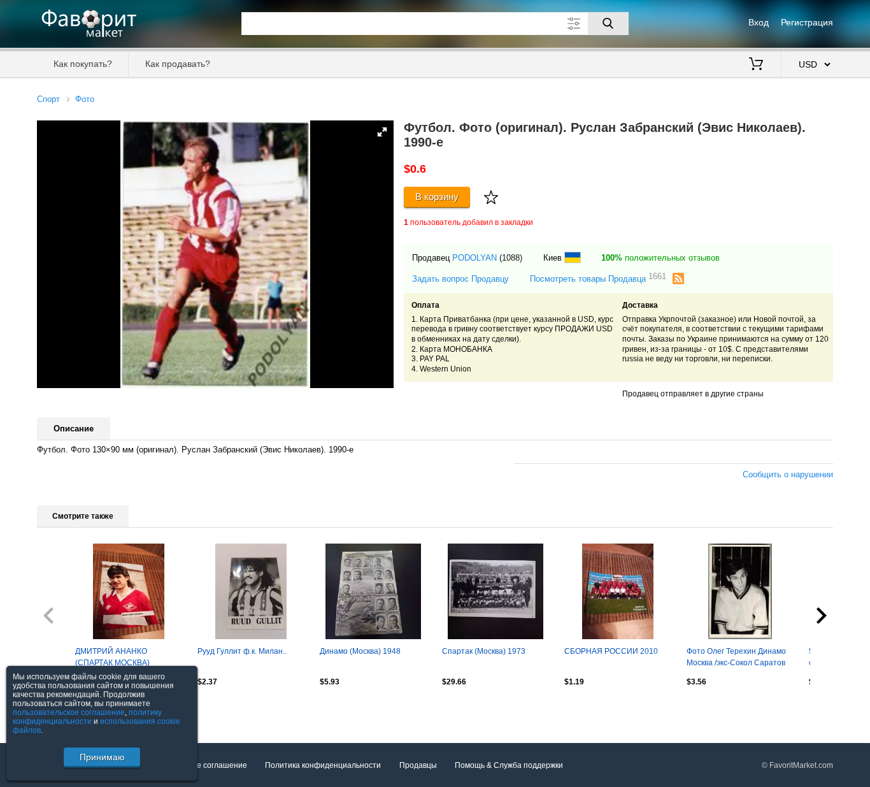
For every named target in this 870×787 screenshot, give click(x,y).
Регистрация (807, 22)
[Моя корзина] (756, 65)
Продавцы (418, 765)
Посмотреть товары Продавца (598, 278)
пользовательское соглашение (69, 712)
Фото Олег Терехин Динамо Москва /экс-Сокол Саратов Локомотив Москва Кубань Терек (736, 658)
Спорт (48, 99)
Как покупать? (82, 64)
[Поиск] (608, 23)
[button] (382, 132)
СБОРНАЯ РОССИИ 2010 (611, 651)
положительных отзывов (660, 258)
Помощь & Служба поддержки (509, 765)
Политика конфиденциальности (323, 765)
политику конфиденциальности (87, 717)
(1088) (510, 258)
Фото (84, 99)
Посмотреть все (66, 709)
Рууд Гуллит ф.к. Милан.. (242, 651)
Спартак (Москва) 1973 (483, 651)
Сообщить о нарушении (788, 474)
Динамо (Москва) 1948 (360, 651)
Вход (758, 22)
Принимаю (102, 757)
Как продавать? (177, 64)
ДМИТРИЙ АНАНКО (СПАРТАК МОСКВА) (112, 657)
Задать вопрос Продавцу (460, 279)
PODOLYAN (474, 258)
